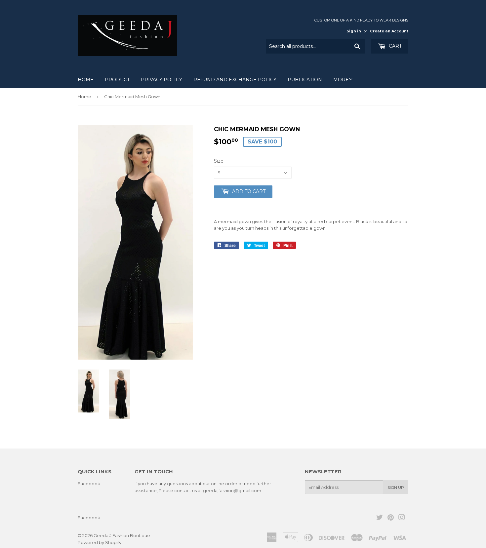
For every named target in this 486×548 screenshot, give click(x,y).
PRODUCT (117, 80)
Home (86, 80)
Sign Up (395, 487)
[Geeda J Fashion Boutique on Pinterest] (390, 518)
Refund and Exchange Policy (234, 80)
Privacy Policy (161, 80)
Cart (394, 46)
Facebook (89, 483)
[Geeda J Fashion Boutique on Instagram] (401, 518)
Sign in (353, 31)
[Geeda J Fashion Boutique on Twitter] (379, 518)
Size (218, 161)
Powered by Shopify (99, 542)
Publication (305, 80)
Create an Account (389, 31)
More (341, 80)
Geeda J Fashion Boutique (122, 535)
